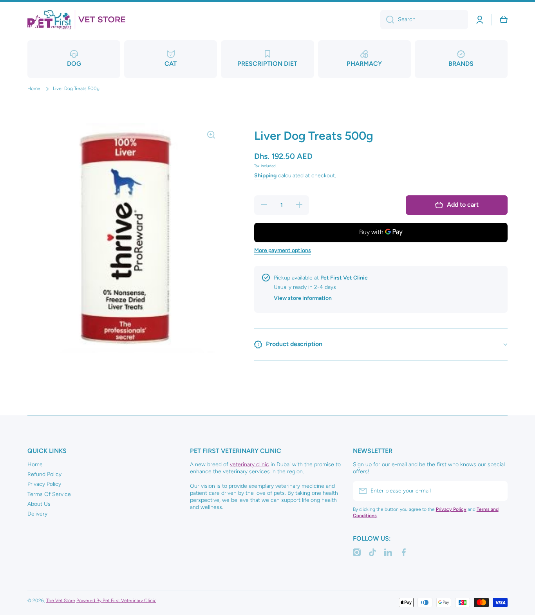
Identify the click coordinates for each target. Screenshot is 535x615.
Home (33, 88)
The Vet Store (60, 600)
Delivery (37, 513)
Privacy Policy (44, 484)
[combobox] (424, 19)
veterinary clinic (249, 464)
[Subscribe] (498, 491)
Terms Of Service (49, 494)
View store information (303, 298)
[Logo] (76, 19)
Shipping (265, 175)
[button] (504, 19)
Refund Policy (44, 474)
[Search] (387, 19)
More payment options (282, 250)
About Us (39, 504)
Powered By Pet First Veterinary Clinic (116, 600)
